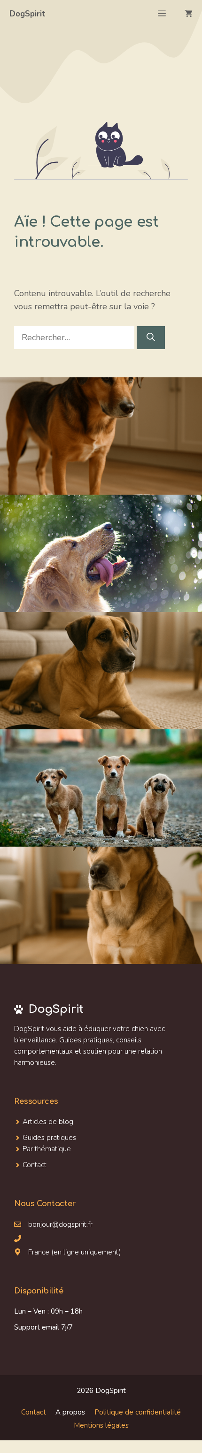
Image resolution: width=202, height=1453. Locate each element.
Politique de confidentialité (137, 1412)
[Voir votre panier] (188, 14)
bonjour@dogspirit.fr (60, 1224)
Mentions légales (101, 1425)
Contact (33, 1412)
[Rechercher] (151, 337)
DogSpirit (27, 13)
